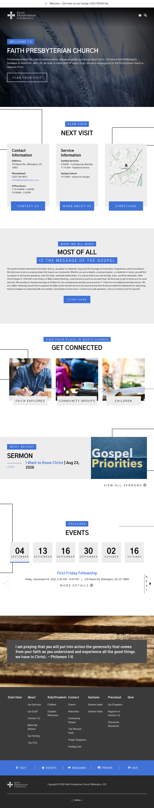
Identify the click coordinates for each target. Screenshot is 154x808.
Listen (10, 467)
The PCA (32, 743)
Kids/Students (57, 697)
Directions (126, 206)
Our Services (34, 704)
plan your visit (27, 78)
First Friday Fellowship (77, 573)
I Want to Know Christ (44, 463)
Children (52, 704)
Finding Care (74, 746)
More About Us (77, 206)
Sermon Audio (95, 704)
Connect (73, 697)
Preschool (114, 697)
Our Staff (33, 711)
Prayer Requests (77, 740)
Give (131, 697)
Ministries (73, 711)
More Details (74, 585)
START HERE (77, 300)
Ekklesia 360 (77, 800)
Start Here (15, 697)
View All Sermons (123, 485)
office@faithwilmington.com (25, 180)
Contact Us (28, 206)
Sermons (94, 697)
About (32, 697)
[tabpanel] (77, 57)
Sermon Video (95, 711)
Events (72, 704)
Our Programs (115, 704)
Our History (34, 736)
